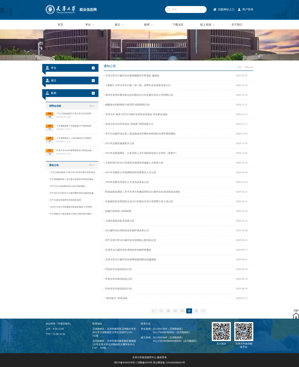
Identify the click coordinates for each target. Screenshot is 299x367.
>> (203, 311)
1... (154, 311)
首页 (60, 24)
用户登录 (247, 9)
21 (175, 311)
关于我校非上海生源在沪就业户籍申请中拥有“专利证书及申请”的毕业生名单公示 (72, 213)
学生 (88, 24)
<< (161, 311)
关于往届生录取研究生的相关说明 (64, 200)
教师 (147, 24)
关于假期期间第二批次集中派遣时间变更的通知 (70, 179)
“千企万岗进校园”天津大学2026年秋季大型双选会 (71, 172)
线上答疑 (205, 24)
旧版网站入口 (226, 9)
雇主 (117, 24)
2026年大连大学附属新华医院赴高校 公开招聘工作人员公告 (72, 207)
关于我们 (236, 24)
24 (196, 311)
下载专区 (178, 24)
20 (168, 311)
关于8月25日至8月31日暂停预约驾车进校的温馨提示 (72, 193)
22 (182, 311)
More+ (92, 106)
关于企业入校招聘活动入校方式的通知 (66, 186)
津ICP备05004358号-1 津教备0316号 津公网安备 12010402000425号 (149, 362)
